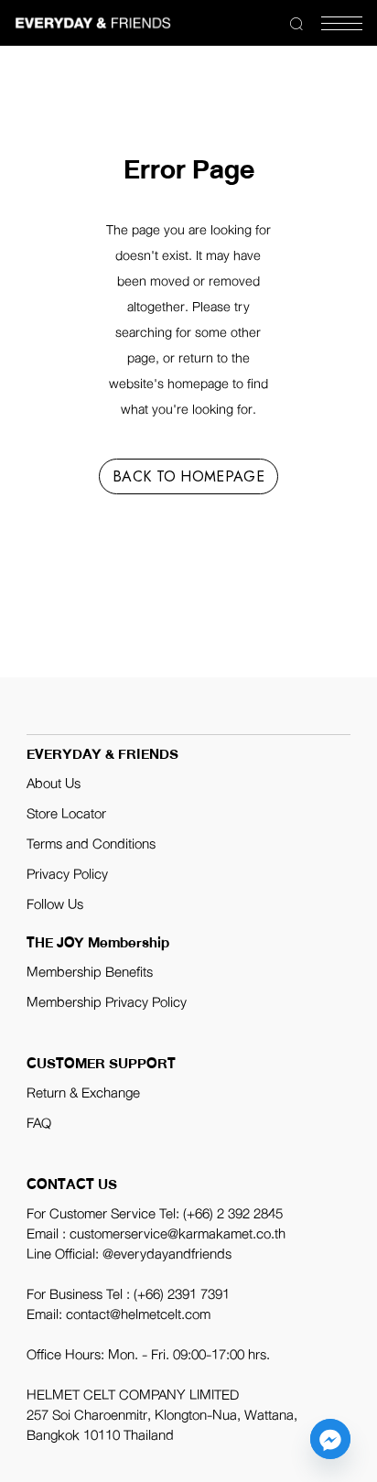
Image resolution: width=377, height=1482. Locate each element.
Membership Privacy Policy (107, 1002)
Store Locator (66, 814)
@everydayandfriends (167, 1254)
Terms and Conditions (91, 844)
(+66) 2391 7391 (182, 1294)
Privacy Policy (67, 874)
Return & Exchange (83, 1093)
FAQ (39, 1123)
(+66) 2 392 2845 (233, 1214)
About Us (54, 783)
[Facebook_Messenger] (330, 1439)
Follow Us (55, 904)
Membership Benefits (90, 972)
